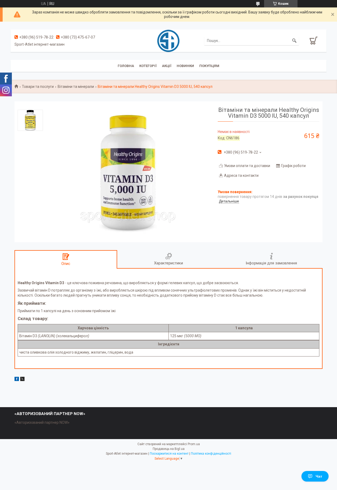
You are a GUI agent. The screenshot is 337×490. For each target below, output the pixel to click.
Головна (126, 66)
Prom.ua (194, 444)
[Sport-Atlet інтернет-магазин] (168, 40)
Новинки (185, 66)
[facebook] (16, 380)
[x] (22, 380)
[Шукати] (294, 40)
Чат (319, 476)
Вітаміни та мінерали (76, 86)
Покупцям (209, 66)
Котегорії (148, 66)
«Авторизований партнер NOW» (42, 422)
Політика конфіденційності (211, 453)
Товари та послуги (38, 86)
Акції (166, 66)
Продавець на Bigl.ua (169, 449)
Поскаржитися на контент (169, 453)
